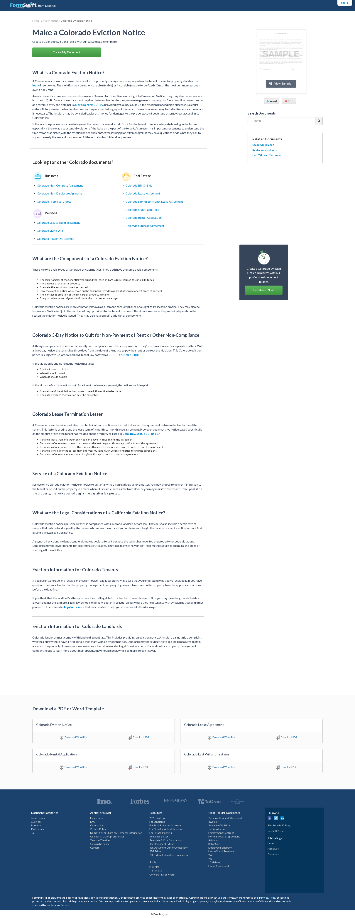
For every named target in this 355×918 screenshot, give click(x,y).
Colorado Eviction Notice (76, 20)
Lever (271, 843)
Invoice (212, 821)
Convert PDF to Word (162, 874)
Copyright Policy (99, 843)
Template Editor (158, 836)
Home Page (97, 818)
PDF (290, 101)
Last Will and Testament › (268, 155)
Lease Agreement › (263, 144)
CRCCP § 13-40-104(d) (124, 354)
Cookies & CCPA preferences (107, 836)
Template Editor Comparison (165, 840)
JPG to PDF (156, 870)
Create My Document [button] (66, 52)
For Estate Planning (160, 832)
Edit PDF (154, 867)
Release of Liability (219, 825)
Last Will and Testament (222, 851)
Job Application (217, 829)
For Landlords (157, 821)
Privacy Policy (98, 829)
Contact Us (97, 825)
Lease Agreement (218, 866)
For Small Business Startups (165, 825)
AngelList (273, 848)
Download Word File (76, 737)
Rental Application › (264, 149)
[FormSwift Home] (29, 4)
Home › (36, 20)
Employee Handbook (220, 847)
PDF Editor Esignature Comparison (169, 854)
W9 (210, 858)
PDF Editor (155, 851)
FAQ (92, 821)
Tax (33, 832)
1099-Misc (214, 862)
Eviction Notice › (50, 20)
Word (273, 101)
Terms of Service (100, 840)
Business (36, 821)
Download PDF (141, 737)
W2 (210, 854)
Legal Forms (38, 818)
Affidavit (213, 840)
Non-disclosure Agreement (224, 836)
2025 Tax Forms (158, 818)
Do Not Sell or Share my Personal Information (116, 832)
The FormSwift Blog (279, 825)
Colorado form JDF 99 (88, 104)
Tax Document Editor (161, 843)
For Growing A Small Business (166, 829)
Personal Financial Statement (225, 818)
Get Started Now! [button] (263, 289)
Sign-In (345, 2)
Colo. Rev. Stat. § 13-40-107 (141, 433)
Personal (36, 825)
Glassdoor (273, 854)
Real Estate (37, 829)
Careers (94, 847)
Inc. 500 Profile (276, 830)
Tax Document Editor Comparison (168, 847)
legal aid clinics (74, 607)
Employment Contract (221, 832)
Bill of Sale (214, 843)
